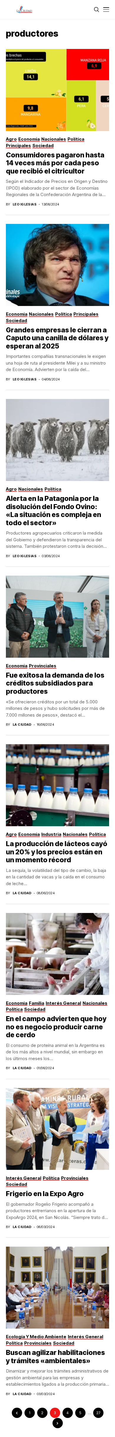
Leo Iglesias (25, 204)
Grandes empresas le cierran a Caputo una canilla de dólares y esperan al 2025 (57, 338)
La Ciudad (22, 725)
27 (98, 1413)
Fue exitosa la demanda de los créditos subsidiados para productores (55, 683)
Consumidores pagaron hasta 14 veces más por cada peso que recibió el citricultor (55, 163)
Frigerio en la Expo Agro (45, 1194)
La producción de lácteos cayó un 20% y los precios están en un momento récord (56, 852)
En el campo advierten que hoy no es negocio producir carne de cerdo (56, 1027)
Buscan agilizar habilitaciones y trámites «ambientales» (55, 1356)
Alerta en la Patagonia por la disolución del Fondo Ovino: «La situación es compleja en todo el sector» (53, 510)
